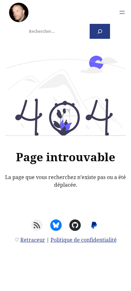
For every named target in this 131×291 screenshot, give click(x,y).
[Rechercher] (100, 31)
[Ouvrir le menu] (122, 12)
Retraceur (32, 239)
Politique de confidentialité (84, 239)
